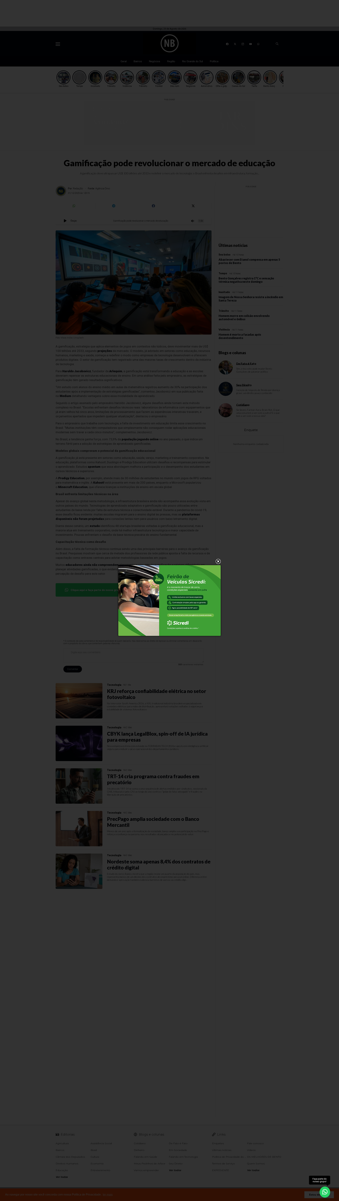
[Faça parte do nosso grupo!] (325, 1191)
